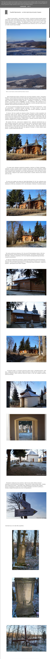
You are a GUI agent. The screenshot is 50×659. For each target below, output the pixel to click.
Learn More (23, 6)
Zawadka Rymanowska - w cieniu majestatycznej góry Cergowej (25, 12)
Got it (29, 6)
